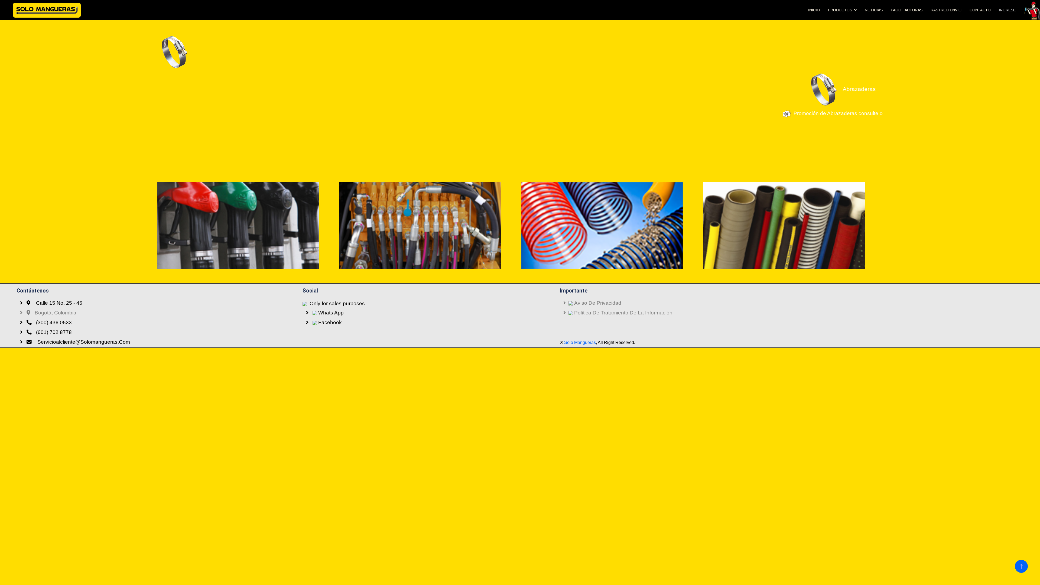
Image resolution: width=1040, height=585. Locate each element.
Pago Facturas (906, 10)
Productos (840, 10)
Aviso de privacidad (597, 303)
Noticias (874, 10)
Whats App (330, 313)
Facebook (329, 322)
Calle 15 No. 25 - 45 (58, 303)
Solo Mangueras (580, 342)
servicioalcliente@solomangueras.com (83, 342)
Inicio (814, 10)
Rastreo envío (946, 10)
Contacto (980, 10)
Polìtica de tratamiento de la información (622, 313)
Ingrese (1007, 10)
